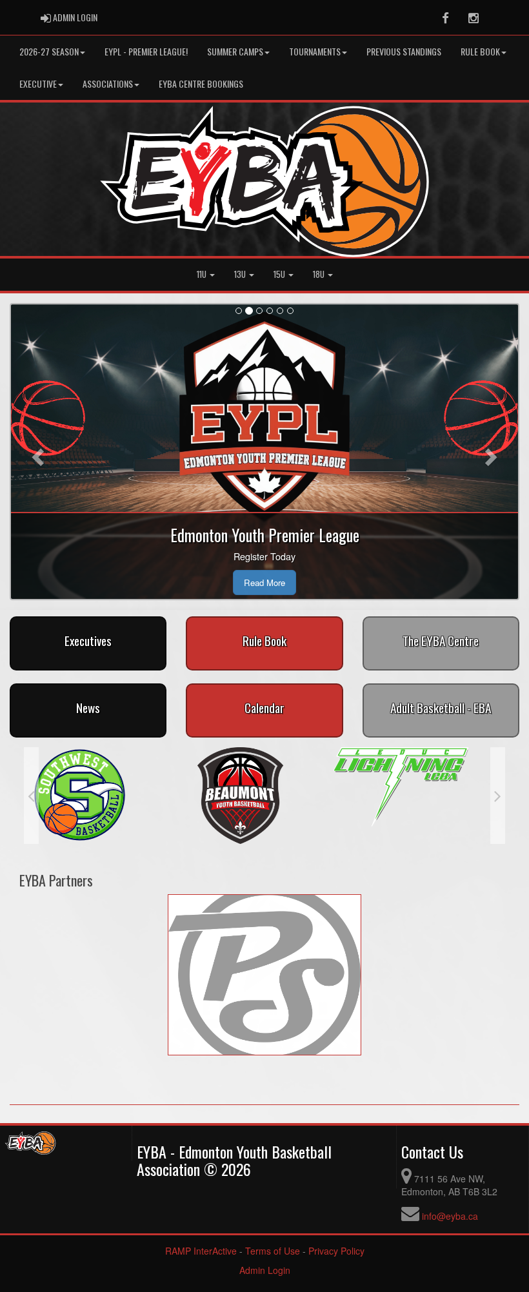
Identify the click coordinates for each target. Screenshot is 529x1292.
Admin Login (264, 1270)
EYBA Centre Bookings (201, 83)
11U (202, 274)
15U (280, 274)
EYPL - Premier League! (146, 51)
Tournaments (315, 51)
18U (319, 274)
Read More (264, 582)
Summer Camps (235, 51)
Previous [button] (31, 795)
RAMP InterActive (201, 1250)
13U (241, 274)
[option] (104, 787)
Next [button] (497, 795)
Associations (108, 83)
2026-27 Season (49, 51)
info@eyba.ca (450, 1215)
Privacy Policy (336, 1250)
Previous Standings (403, 51)
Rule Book (480, 51)
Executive (38, 83)
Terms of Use (272, 1250)
